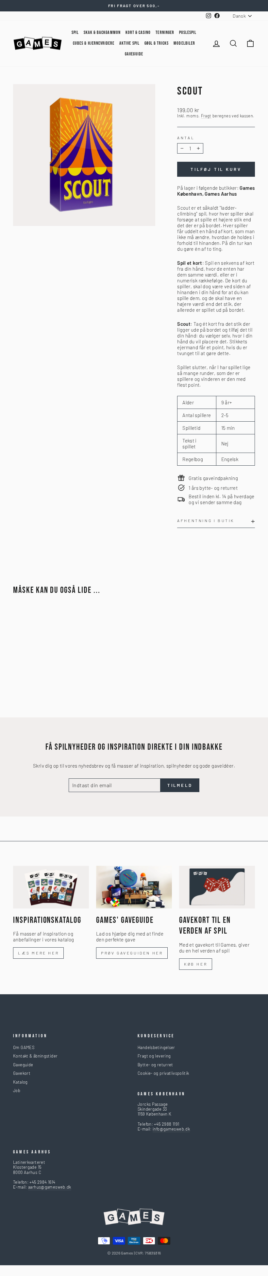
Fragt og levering (154, 1055)
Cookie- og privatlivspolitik (163, 1073)
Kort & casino (138, 32)
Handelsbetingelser (156, 1047)
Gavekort (21, 1073)
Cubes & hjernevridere (93, 43)
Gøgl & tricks (156, 43)
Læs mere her (38, 953)
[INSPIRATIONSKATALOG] (51, 887)
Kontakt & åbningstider (35, 1055)
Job (16, 1090)
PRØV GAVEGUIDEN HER (132, 953)
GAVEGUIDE (134, 54)
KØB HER (195, 964)
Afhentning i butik (205, 520)
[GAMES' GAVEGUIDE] (134, 887)
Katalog (20, 1082)
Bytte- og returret (155, 1064)
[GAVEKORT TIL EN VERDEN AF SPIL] (217, 887)
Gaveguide (23, 1064)
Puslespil (187, 32)
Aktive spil (129, 43)
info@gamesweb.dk (171, 1129)
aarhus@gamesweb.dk (49, 1187)
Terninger (165, 32)
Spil (75, 32)
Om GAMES (23, 1047)
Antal (185, 137)
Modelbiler (184, 43)
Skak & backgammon (102, 32)
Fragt (206, 115)
